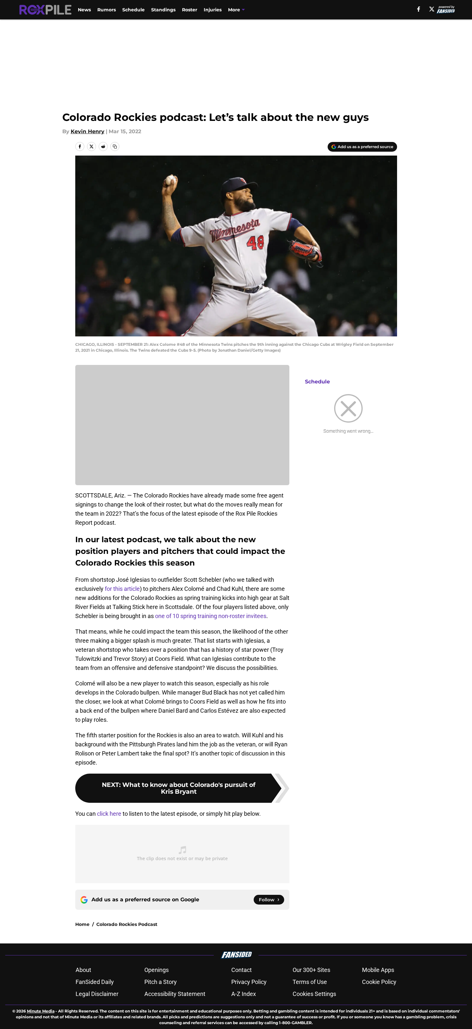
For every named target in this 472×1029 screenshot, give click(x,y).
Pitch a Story (160, 981)
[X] (431, 9)
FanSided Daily (95, 981)
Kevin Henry (87, 131)
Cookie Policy (379, 981)
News (84, 10)
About (83, 969)
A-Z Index (243, 993)
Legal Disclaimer (97, 993)
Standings (163, 10)
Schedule (133, 10)
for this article (122, 588)
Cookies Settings (314, 993)
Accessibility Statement (174, 993)
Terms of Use (310, 981)
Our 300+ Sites (311, 969)
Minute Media (40, 1011)
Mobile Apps (378, 969)
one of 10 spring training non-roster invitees (210, 616)
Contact (241, 969)
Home (82, 924)
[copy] (114, 146)
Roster (189, 10)
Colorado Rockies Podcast (126, 924)
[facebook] (418, 9)
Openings (156, 969)
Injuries (213, 10)
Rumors (106, 10)
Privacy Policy (249, 981)
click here (109, 813)
